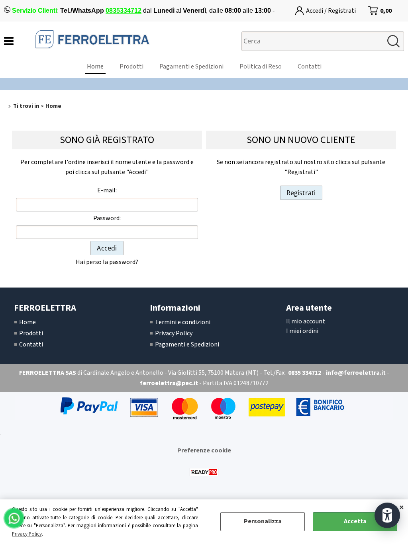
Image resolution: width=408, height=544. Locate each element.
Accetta (355, 521)
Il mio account (305, 321)
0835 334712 (304, 372)
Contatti (310, 66)
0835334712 (123, 10)
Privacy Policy (27, 534)
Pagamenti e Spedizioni (191, 66)
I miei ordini (302, 331)
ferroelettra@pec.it (169, 383)
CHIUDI (401, 507)
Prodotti (131, 66)
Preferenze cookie (204, 450)
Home (95, 66)
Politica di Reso (260, 66)
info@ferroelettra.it (356, 372)
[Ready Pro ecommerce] (204, 472)
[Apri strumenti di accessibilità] (387, 515)
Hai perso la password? (107, 262)
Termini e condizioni (182, 322)
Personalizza (263, 521)
